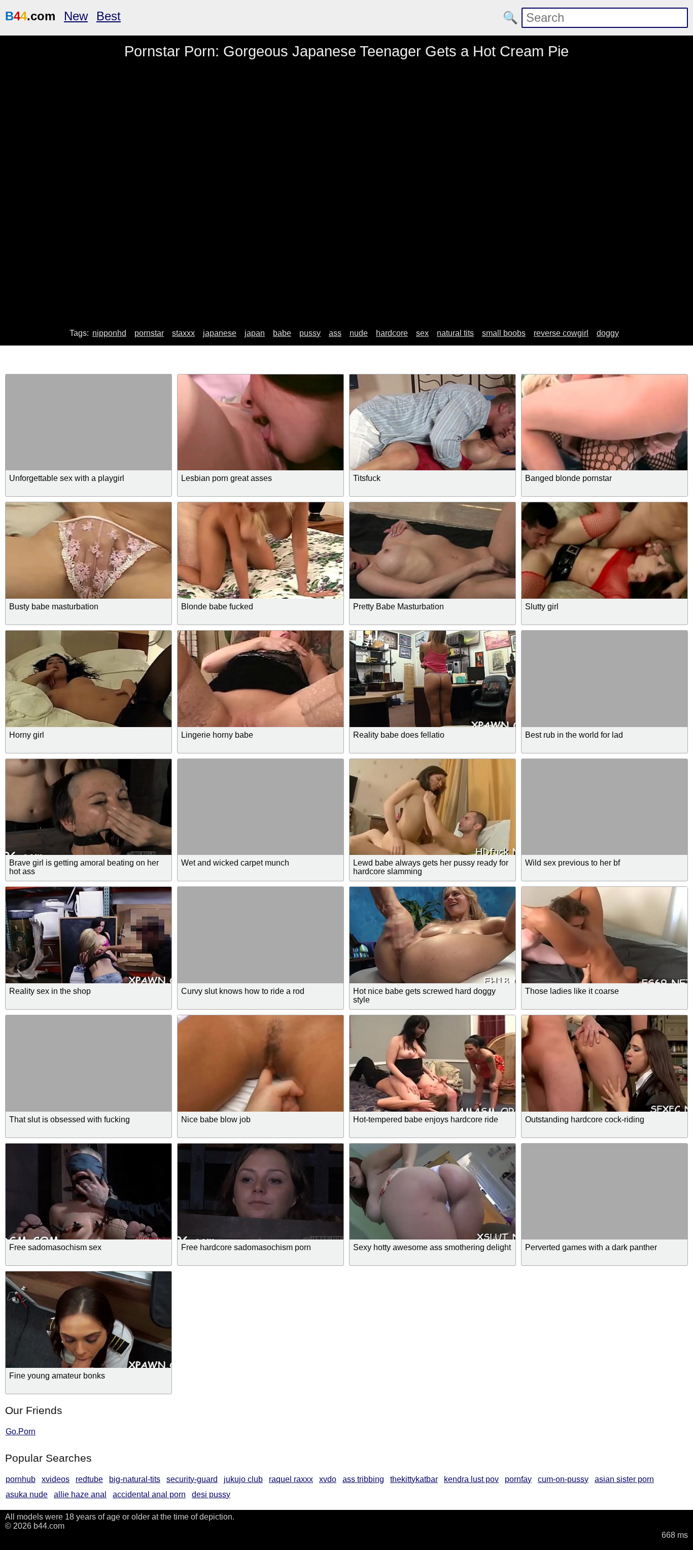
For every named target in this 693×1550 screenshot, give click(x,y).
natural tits (455, 333)
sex (422, 333)
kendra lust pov (471, 1479)
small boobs (504, 333)
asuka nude (27, 1494)
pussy (310, 333)
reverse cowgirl (561, 333)
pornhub (21, 1479)
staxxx (183, 333)
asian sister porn (624, 1479)
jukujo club (243, 1479)
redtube (89, 1479)
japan (255, 333)
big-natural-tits (134, 1479)
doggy (608, 333)
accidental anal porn (149, 1494)
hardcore (392, 333)
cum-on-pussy (563, 1479)
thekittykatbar (414, 1479)
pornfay (518, 1479)
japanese (219, 333)
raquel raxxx (291, 1479)
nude (359, 333)
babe (282, 333)
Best (108, 16)
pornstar (149, 333)
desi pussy (211, 1494)
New (76, 16)
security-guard (192, 1479)
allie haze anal (80, 1494)
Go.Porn (21, 1431)
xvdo (327, 1479)
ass (335, 333)
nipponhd (109, 333)
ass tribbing (363, 1479)
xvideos (56, 1479)
